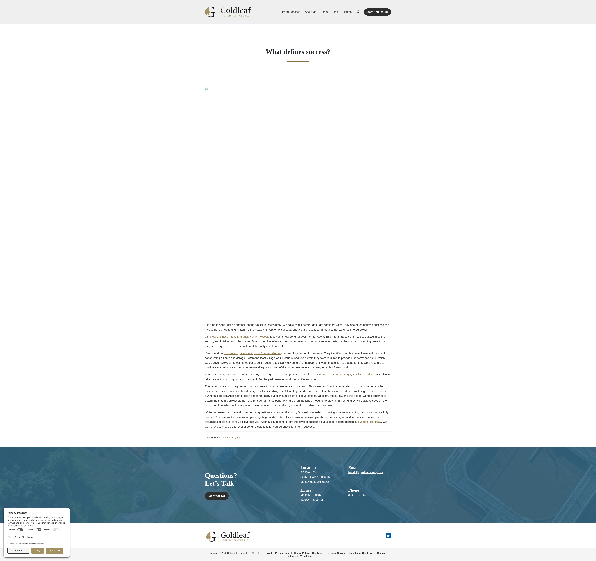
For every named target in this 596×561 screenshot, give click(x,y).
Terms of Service (336, 553)
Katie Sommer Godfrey (268, 353)
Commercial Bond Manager (334, 374)
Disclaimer (318, 553)
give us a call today (369, 421)
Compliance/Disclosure (361, 553)
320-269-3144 (357, 494)
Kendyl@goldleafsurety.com (365, 472)
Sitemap (381, 553)
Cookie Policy (301, 553)
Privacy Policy (283, 553)
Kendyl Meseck (259, 336)
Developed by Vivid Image (299, 556)
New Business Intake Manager (229, 336)
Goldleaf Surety (228, 12)
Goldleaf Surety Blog (230, 437)
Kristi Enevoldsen (363, 374)
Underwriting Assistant (238, 353)
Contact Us (217, 496)
